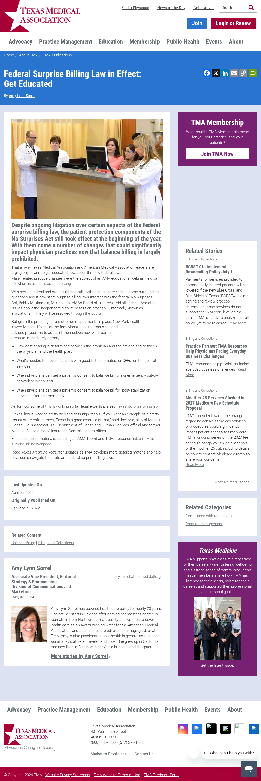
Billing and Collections (56, 542)
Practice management (204, 524)
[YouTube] (240, 729)
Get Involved (203, 7)
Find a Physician (135, 7)
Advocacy (20, 41)
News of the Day (171, 7)
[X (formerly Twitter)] (225, 729)
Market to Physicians (108, 754)
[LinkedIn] (254, 729)
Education (111, 41)
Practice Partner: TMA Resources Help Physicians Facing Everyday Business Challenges (216, 351)
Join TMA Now (217, 154)
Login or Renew (233, 23)
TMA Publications (57, 55)
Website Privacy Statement (67, 775)
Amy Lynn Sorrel (22, 95)
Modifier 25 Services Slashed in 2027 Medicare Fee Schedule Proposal (215, 403)
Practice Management (65, 41)
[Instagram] (183, 729)
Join (197, 23)
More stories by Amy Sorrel (79, 656)
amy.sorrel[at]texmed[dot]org (137, 576)
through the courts (86, 313)
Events (214, 41)
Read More (237, 323)
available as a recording (51, 283)
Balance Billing (23, 542)
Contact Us (144, 754)
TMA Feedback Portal (161, 775)
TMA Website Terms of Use (117, 775)
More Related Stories (232, 482)
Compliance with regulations (209, 516)
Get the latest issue (217, 665)
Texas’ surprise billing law (137, 406)
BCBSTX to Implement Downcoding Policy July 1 (209, 269)
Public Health (182, 41)
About (236, 41)
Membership (144, 41)
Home (9, 55)
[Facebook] (197, 729)
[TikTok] (211, 729)
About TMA (28, 55)
